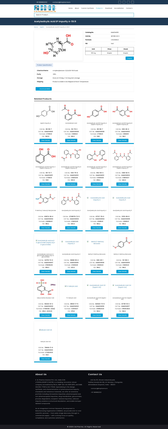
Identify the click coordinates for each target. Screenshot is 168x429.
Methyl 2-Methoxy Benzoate (96, 254)
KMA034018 (100, 263)
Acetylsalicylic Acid (71, 123)
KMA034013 (100, 175)
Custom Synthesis (87, 8)
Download (108, 8)
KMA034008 (100, 132)
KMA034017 (125, 306)
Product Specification (44, 65)
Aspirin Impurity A (45, 123)
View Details (45, 140)
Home (71, 8)
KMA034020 (48, 306)
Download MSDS (44, 89)
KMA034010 (125, 132)
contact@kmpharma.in (61, 2)
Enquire (129, 58)
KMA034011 (49, 175)
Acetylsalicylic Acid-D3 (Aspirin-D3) (96, 298)
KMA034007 (48, 263)
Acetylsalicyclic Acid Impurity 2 (71, 210)
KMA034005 (125, 219)
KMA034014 (125, 175)
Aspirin (42, 27)
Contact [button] (129, 8)
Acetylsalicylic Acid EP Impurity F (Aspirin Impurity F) (122, 167)
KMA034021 (49, 350)
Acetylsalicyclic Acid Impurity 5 (122, 210)
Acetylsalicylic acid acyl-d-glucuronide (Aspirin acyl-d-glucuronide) (45, 255)
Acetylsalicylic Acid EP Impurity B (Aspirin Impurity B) (122, 123)
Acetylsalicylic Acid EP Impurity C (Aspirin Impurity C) (46, 167)
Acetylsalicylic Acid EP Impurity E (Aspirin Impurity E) (97, 167)
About (77, 8)
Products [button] (99, 8)
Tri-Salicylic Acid (71, 298)
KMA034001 (49, 132)
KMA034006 (74, 132)
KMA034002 (48, 219)
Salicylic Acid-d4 (46, 341)
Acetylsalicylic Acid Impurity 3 (71, 254)
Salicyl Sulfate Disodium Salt (45, 298)
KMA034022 (74, 306)
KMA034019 (125, 263)
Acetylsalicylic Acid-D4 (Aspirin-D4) (122, 298)
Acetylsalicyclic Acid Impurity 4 (96, 210)
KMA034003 (74, 219)
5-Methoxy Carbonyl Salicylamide (45, 210)
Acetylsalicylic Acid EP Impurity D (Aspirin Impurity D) (71, 167)
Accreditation (119, 8)
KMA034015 (74, 263)
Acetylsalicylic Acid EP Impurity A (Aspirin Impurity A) (97, 123)
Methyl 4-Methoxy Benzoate (122, 254)
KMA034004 (100, 219)
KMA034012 (74, 175)
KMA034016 (100, 306)
